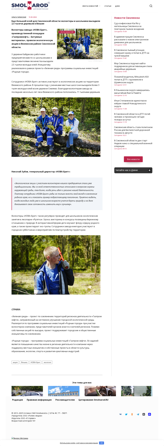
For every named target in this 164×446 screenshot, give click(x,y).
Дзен (117, 6)
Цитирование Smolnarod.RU (93, 399)
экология (47, 362)
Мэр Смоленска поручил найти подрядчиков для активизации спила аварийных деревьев (133, 66)
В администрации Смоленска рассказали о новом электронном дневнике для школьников (131, 39)
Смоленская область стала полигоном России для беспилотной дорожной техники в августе (133, 130)
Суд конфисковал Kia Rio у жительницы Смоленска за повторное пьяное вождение (129, 26)
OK (101, 443)
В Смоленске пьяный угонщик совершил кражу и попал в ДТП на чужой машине (131, 53)
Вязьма (24, 362)
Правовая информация (39, 399)
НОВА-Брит (35, 362)
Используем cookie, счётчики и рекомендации (79, 443)
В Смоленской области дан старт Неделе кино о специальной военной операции (133, 143)
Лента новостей (90, 6)
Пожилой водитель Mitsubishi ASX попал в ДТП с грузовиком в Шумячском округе (131, 79)
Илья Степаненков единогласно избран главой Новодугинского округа (130, 103)
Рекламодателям (65, 399)
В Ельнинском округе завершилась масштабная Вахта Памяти (132, 91)
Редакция (17, 399)
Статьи (107, 6)
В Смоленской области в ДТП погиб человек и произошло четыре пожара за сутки (132, 117)
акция (15, 362)
